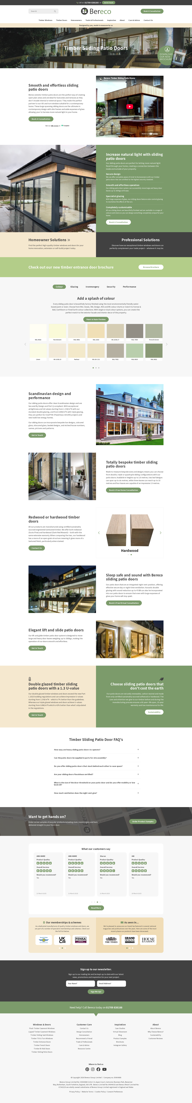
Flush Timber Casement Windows (42, 1028)
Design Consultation (84, 1031)
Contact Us (148, 20)
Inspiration (111, 20)
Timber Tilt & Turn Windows (42, 1038)
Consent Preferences (115, 1091)
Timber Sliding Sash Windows (41, 1035)
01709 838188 (91, 2)
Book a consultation (41, 119)
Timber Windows (45, 20)
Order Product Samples (143, 821)
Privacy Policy (74, 1091)
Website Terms (87, 1091)
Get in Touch (108, 3)
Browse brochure (151, 267)
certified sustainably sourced (127, 696)
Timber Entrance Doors (42, 1042)
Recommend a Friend (84, 1038)
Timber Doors (61, 20)
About (122, 20)
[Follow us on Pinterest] (87, 1069)
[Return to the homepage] (96, 11)
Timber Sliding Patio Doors (42, 1052)
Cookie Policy (100, 1091)
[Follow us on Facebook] (98, 1069)
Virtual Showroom (120, 1031)
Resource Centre (84, 1048)
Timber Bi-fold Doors (42, 1048)
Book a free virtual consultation (124, 603)
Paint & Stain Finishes (96, 319)
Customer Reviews (156, 1038)
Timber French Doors (42, 1045)
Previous (25, 344)
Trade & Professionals (94, 20)
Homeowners (76, 20)
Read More (96, 907)
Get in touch (37, 435)
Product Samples (120, 1038)
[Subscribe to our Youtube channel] (104, 1069)
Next (167, 344)
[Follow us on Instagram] (92, 1069)
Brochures (120, 1042)
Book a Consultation (152, 11)
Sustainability (154, 712)
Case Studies (120, 1028)
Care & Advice (134, 20)
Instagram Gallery (120, 1045)
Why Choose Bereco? (156, 1031)
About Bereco (155, 1028)
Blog (120, 1035)
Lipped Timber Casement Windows (41, 1031)
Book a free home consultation (123, 490)
